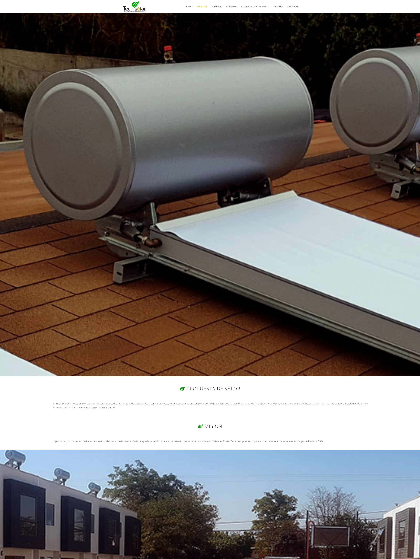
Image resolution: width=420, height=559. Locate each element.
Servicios (216, 6)
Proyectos (231, 6)
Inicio (189, 6)
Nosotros (202, 6)
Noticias (279, 6)
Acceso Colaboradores (253, 6)
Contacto (293, 6)
